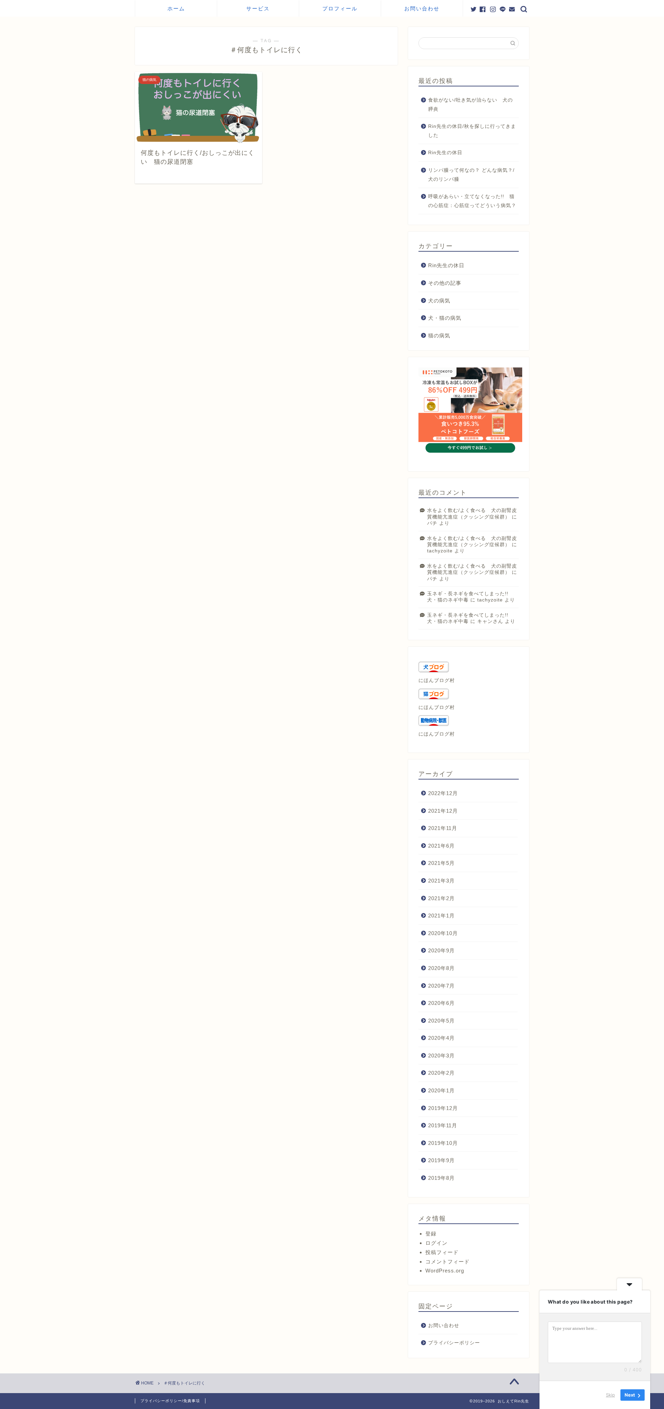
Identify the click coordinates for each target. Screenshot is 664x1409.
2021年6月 (441, 846)
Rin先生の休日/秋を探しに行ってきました (472, 131)
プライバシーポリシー (454, 1342)
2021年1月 (441, 915)
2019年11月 (442, 1125)
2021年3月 (441, 881)
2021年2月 (441, 898)
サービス (258, 8)
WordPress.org (444, 1270)
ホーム (176, 8)
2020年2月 (441, 1073)
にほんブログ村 (436, 680)
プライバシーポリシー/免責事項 (170, 1401)
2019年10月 (443, 1143)
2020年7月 (441, 986)
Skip (610, 1395)
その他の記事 (444, 283)
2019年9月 (441, 1160)
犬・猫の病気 (444, 318)
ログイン (436, 1243)
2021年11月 (442, 828)
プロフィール (340, 8)
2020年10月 (443, 933)
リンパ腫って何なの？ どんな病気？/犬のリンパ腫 (471, 175)
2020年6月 (441, 1003)
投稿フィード (442, 1252)
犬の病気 (439, 301)
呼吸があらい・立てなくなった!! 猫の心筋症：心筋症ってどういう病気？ (472, 201)
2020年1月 (441, 1090)
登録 (430, 1234)
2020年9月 (441, 950)
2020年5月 (441, 1021)
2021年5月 (441, 863)
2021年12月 (443, 811)
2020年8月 (441, 968)
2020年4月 (441, 1038)
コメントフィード (447, 1262)
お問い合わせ (422, 8)
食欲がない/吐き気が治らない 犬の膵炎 (470, 104)
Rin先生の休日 (445, 152)
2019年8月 (441, 1178)
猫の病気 (439, 335)
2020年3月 (441, 1055)
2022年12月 (443, 793)
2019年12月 (443, 1108)
